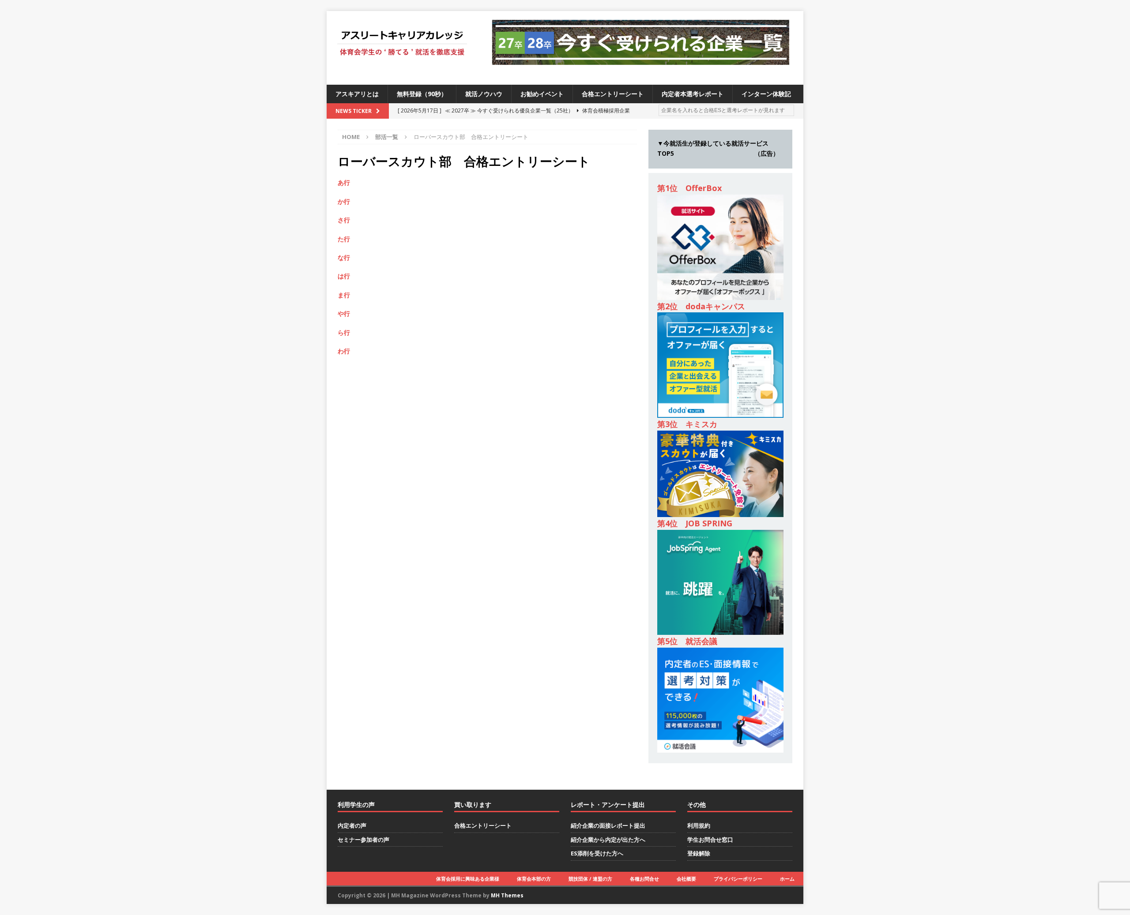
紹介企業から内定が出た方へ (608, 840)
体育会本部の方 (534, 878)
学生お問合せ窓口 (710, 840)
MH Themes (507, 895)
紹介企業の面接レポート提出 (608, 825)
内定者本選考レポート (692, 94)
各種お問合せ (644, 878)
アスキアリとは (357, 94)
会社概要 (686, 878)
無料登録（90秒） (422, 94)
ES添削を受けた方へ (597, 853)
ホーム (787, 878)
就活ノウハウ (483, 94)
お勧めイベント (542, 94)
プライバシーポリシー (738, 878)
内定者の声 (352, 825)
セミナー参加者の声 (363, 840)
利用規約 (698, 825)
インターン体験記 (766, 94)
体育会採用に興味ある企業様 (467, 878)
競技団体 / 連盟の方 (590, 878)
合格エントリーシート (613, 94)
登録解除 (698, 853)
